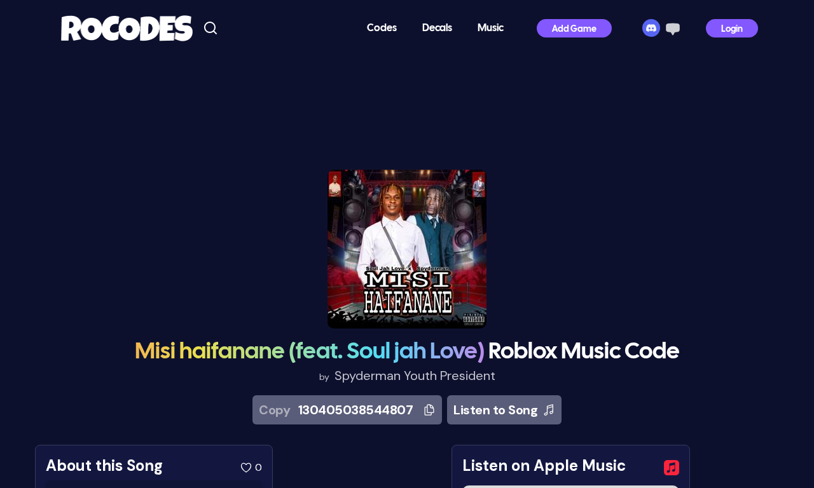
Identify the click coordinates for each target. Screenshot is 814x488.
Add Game (574, 29)
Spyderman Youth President (415, 375)
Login (732, 29)
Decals (437, 28)
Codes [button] (382, 28)
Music (491, 28)
